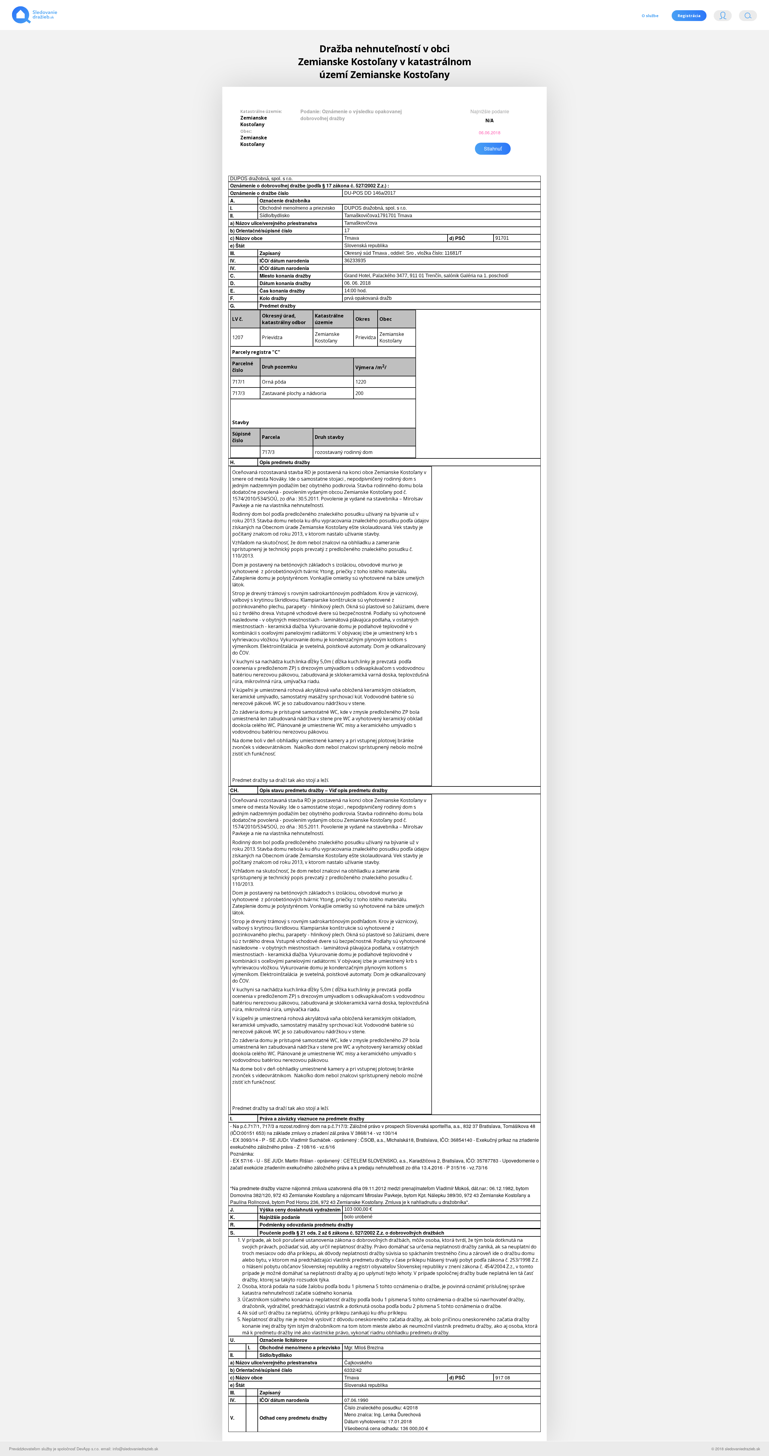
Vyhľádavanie (745, 17)
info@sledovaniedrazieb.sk (135, 1448)
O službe (650, 15)
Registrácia (689, 15)
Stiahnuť (493, 148)
